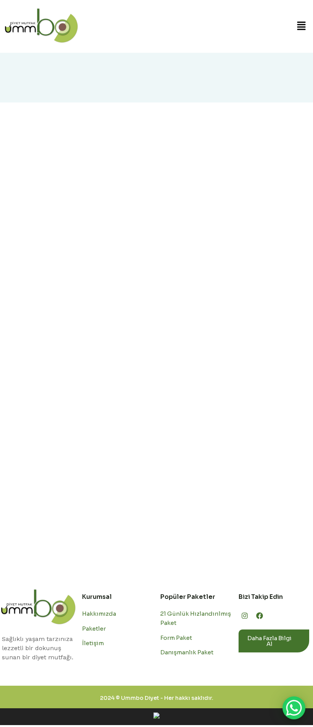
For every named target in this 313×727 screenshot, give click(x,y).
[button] (301, 26)
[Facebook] (259, 615)
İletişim (93, 643)
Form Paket (176, 637)
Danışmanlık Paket (186, 652)
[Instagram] (245, 615)
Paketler (94, 628)
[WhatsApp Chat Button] (293, 707)
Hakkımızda (99, 613)
